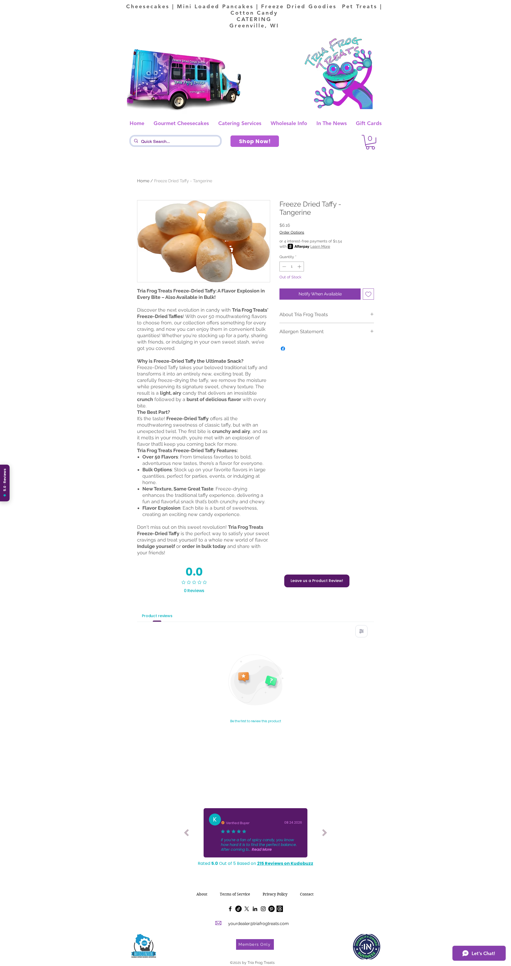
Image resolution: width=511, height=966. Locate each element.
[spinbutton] (291, 266)
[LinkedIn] (255, 909)
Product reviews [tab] (157, 615)
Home (143, 180)
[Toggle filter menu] (361, 631)
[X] (247, 909)
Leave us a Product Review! (317, 580)
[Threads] (280, 909)
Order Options (291, 232)
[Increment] (299, 266)
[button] (370, 142)
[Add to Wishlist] (368, 294)
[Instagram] (263, 909)
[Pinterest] (271, 909)
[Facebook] (230, 909)
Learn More (320, 246)
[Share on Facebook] (283, 348)
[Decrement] (283, 266)
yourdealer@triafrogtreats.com (258, 923)
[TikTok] (238, 909)
